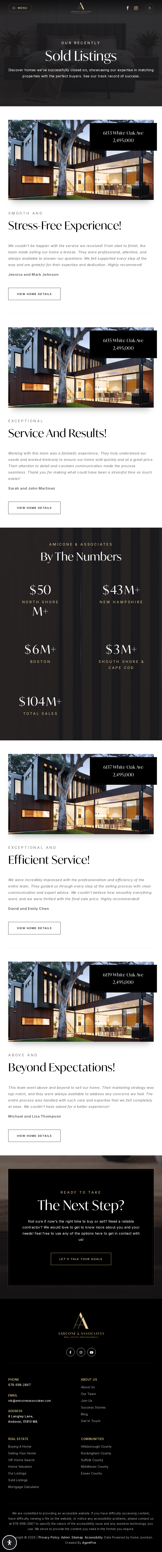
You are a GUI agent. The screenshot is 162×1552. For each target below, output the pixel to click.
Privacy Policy (49, 1537)
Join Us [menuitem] (86, 1400)
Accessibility (94, 1537)
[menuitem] (128, 8)
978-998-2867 (19, 1385)
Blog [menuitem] (84, 1414)
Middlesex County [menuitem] (94, 1466)
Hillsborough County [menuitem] (96, 1446)
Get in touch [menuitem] (90, 1421)
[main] (81, 649)
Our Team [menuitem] (88, 1394)
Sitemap (77, 1537)
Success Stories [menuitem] (93, 1407)
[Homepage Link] (81, 7)
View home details (34, 294)
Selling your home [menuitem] (22, 1453)
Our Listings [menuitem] (17, 1473)
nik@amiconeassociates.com (29, 1400)
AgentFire (89, 1542)
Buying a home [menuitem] (19, 1446)
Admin (65, 1537)
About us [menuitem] (88, 1387)
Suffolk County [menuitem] (92, 1460)
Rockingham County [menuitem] (96, 1453)
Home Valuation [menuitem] (20, 1466)
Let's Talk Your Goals (81, 1259)
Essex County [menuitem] (91, 1473)
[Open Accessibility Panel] (9, 1542)
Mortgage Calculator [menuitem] (23, 1487)
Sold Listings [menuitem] (18, 1480)
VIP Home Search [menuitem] (21, 1460)
